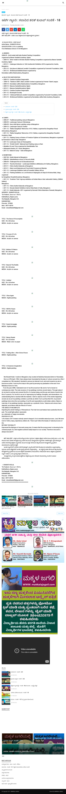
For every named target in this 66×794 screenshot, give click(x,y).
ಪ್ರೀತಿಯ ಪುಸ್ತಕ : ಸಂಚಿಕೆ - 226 (12, 109)
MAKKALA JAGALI (15, 791)
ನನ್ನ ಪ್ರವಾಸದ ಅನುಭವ (7, 769)
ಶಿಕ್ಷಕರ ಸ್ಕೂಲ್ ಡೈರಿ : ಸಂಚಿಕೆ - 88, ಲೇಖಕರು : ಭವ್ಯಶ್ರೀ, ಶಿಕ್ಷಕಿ (18, 112)
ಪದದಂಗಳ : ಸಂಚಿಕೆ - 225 (11, 106)
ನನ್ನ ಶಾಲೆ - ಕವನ (5, 781)
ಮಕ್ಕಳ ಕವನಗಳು (5, 772)
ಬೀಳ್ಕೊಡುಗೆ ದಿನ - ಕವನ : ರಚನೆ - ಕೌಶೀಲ (11, 764)
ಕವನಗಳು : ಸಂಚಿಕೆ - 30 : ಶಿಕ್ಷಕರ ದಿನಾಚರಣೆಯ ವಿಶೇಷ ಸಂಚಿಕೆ (16, 767)
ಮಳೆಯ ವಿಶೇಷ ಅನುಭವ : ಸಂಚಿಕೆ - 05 (20, 692)
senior (3, 12)
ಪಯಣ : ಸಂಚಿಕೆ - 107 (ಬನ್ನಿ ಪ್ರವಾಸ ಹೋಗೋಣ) (22, 699)
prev (2, 756)
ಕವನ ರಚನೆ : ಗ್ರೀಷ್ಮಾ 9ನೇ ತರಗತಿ (9, 783)
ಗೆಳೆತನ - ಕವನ (5, 775)
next (3, 756)
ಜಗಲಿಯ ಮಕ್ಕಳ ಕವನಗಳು (8, 778)
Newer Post (5, 513)
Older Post (60, 513)
